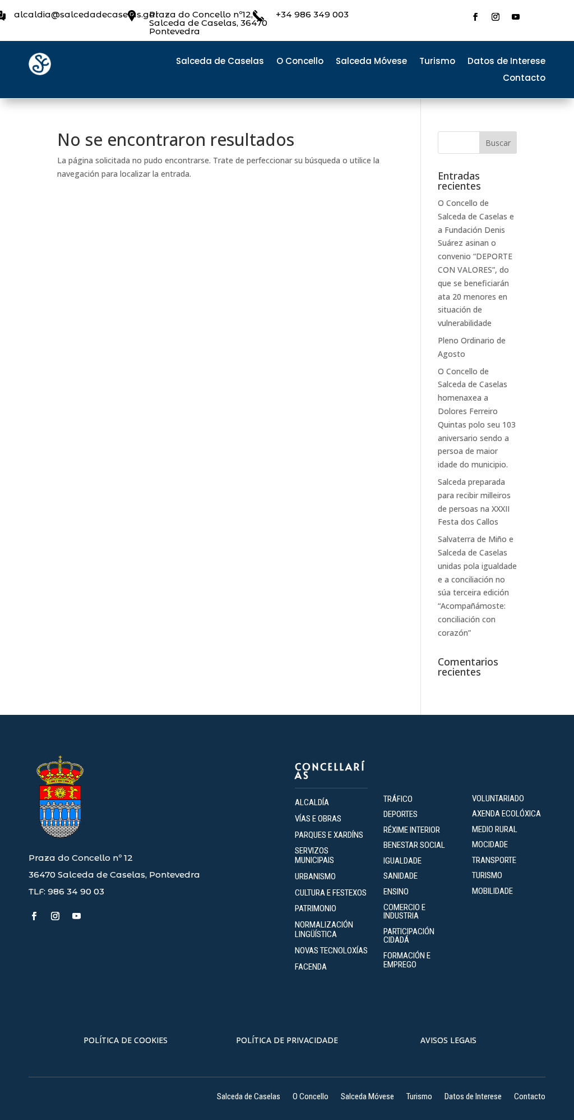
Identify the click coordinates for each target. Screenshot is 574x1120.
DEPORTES (400, 814)
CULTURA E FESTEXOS (331, 893)
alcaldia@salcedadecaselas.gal (86, 14)
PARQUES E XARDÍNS (329, 835)
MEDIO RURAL (494, 829)
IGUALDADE (402, 861)
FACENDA (311, 967)
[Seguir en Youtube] (516, 17)
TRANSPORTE (494, 860)
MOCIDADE (490, 844)
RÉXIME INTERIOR (411, 830)
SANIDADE (400, 876)
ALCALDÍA (312, 802)
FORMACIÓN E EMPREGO (406, 960)
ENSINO (396, 892)
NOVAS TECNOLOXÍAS (331, 950)
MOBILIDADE (492, 891)
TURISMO (487, 875)
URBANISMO (315, 876)
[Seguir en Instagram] (495, 17)
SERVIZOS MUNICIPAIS (314, 855)
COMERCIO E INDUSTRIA (404, 911)
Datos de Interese (506, 62)
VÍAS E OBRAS (318, 819)
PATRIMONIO (315, 908)
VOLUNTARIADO (498, 798)
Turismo (437, 62)
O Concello (299, 62)
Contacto (524, 79)
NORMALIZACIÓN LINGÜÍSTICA (324, 929)
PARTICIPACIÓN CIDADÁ (408, 935)
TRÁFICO (398, 799)
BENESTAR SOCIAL (415, 845)
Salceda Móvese (371, 62)
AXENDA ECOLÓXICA (506, 814)
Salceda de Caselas (220, 62)
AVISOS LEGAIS (448, 1040)
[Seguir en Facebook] (475, 17)
